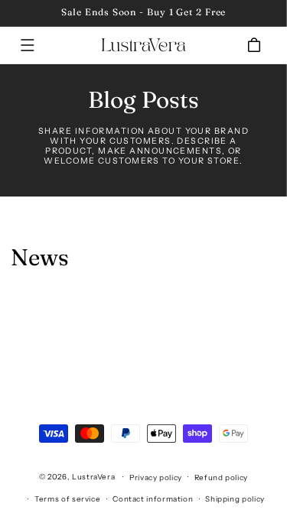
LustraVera (93, 476)
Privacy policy (155, 477)
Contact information (153, 498)
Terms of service (67, 498)
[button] (27, 45)
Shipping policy (234, 498)
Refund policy (221, 477)
